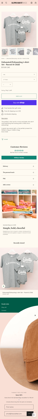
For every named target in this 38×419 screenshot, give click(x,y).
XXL (4, 74)
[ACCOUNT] (31, 3)
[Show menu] (2, 2)
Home (2, 58)
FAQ (4, 178)
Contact (3, 310)
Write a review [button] (19, 158)
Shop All (3, 307)
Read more (4, 131)
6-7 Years (5, 79)
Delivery (5, 166)
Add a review (6, 185)
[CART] (36, 3)
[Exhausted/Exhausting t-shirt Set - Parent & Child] (19, 269)
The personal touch (8, 172)
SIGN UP (30, 413)
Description (4, 118)
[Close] (35, 315)
